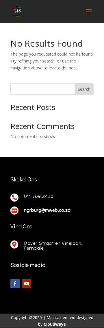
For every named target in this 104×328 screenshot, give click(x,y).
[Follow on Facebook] (15, 283)
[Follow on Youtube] (26, 283)
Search (84, 89)
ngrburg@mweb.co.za (47, 209)
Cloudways (55, 324)
